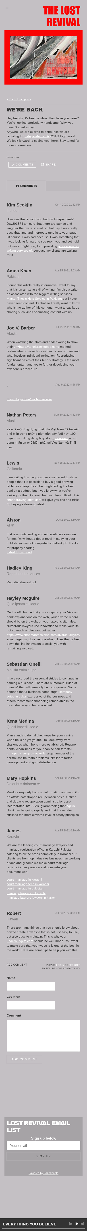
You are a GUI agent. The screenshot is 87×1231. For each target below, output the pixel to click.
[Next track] (82, 1224)
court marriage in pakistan (25, 888)
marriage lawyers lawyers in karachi (32, 897)
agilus (70, 806)
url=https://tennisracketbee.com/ (36, 346)
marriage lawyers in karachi (26, 893)
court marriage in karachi (24, 879)
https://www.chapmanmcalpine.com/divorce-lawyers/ (43, 635)
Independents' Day (38, 136)
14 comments (22, 164)
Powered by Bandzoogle (43, 1173)
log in (60, 965)
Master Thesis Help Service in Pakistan (34, 298)
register (74, 965)
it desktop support (19, 552)
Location (13, 996)
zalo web (61, 438)
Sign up (43, 1156)
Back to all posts (19, 99)
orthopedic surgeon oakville (26, 753)
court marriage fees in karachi (28, 884)
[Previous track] (71, 1224)
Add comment (24, 1059)
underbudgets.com (20, 941)
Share (50, 164)
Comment (14, 1015)
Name (11, 978)
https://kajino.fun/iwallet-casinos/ (29, 399)
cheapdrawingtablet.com (24, 499)
